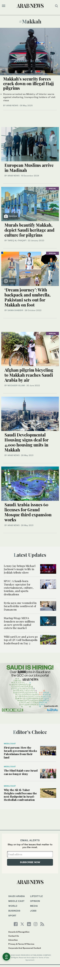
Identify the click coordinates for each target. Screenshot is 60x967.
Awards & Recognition (18, 932)
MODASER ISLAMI (16, 385)
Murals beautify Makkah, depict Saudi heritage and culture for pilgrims (29, 230)
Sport (12, 915)
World (12, 905)
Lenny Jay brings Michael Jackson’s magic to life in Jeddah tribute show (19, 569)
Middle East (10, 743)
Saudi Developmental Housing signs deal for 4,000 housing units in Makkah (26, 442)
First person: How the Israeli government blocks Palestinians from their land (20, 752)
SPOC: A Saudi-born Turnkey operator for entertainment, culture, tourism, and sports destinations (18, 587)
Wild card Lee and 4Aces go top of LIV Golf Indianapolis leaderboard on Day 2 (21, 640)
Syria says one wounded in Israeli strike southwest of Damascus (20, 606)
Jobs (33, 910)
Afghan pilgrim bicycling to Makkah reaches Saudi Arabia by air (28, 375)
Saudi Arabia (16, 896)
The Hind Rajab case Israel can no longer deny (21, 772)
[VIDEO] (30, 268)
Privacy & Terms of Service (21, 944)
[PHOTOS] (30, 203)
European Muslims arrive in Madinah (29, 167)
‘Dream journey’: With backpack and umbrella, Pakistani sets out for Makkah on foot (27, 297)
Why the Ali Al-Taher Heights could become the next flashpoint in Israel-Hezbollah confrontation (20, 794)
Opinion (35, 901)
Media (34, 905)
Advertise (13, 940)
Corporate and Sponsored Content (24, 948)
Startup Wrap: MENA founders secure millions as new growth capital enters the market (19, 623)
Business (14, 910)
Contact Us (13, 936)
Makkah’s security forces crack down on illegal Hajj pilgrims (28, 83)
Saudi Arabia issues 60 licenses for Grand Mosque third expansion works (28, 512)
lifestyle (36, 896)
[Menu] (3, 6)
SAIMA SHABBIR (15, 310)
